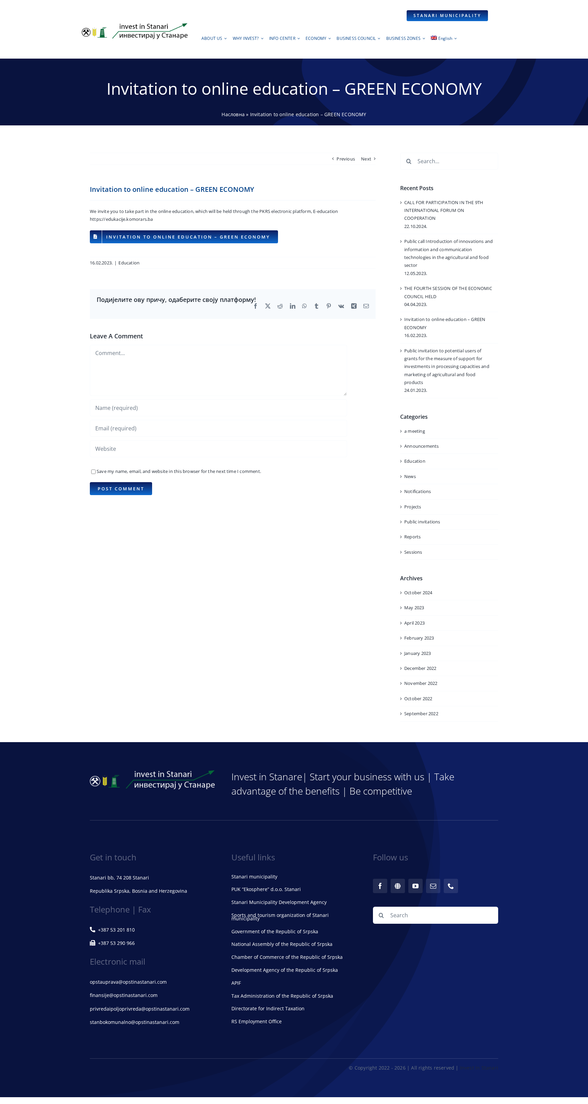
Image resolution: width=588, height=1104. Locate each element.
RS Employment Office (256, 1021)
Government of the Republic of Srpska (274, 931)
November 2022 (421, 683)
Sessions (413, 552)
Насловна (233, 114)
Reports (412, 537)
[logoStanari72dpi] (135, 24)
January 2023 (417, 653)
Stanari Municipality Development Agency (279, 902)
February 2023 (419, 638)
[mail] (433, 886)
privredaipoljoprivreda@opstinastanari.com (140, 1009)
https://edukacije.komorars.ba (121, 219)
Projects (412, 507)
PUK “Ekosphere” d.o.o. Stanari (266, 889)
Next (366, 159)
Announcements (421, 446)
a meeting (414, 431)
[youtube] (415, 886)
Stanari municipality (254, 876)
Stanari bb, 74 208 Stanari (119, 877)
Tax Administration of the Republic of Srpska (282, 996)
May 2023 (414, 607)
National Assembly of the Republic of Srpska (281, 944)
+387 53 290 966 (116, 943)
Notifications (417, 491)
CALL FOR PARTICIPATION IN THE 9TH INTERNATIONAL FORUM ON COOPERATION (443, 210)
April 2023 (414, 623)
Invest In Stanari (479, 1067)
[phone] (451, 886)
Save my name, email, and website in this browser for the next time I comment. (179, 471)
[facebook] (380, 886)
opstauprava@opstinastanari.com (128, 982)
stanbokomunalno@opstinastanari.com (134, 1022)
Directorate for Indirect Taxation (268, 1008)
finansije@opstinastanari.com (124, 995)
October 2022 (418, 698)
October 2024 (418, 592)
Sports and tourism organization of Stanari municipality (280, 917)
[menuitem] (444, 40)
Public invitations (422, 522)
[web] (398, 886)
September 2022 (421, 713)
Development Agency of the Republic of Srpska (284, 970)
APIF (236, 983)
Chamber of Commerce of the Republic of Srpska (287, 957)
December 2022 (420, 668)
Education (129, 263)
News (410, 476)
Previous (346, 159)
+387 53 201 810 (116, 929)
